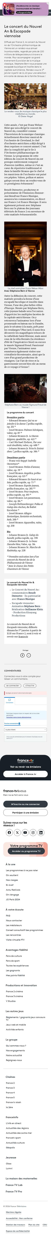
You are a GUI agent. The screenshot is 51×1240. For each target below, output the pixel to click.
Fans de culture (14, 956)
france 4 (10, 1093)
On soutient (12, 875)
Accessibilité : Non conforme (19, 1218)
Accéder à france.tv (25, 773)
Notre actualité (14, 1055)
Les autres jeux (15, 1011)
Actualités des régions (17, 1128)
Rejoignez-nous (14, 1060)
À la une (10, 864)
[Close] (48, 3)
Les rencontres (13, 935)
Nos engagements (15, 1051)
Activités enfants (15, 1030)
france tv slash (13, 1102)
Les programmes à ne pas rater (22, 870)
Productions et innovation (21, 985)
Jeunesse (11, 1157)
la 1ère (9, 1107)
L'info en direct (13, 1123)
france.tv (23, 636)
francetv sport (13, 1138)
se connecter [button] (12, 686)
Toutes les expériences (17, 966)
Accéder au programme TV (26, 850)
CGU (45, 1224)
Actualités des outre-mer (19, 1133)
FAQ (8, 916)
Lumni (9, 1169)
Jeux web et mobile (16, 1025)
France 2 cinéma (14, 992)
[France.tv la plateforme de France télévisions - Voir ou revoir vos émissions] (26, 761)
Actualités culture (15, 1143)
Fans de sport (13, 961)
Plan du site (33, 1224)
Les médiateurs (14, 925)
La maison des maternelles (21, 1178)
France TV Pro (14, 1191)
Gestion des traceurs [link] (15, 1224)
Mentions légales (13, 1212)
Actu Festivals (13, 890)
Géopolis (10, 1148)
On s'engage (12, 895)
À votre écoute (15, 909)
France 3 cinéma (14, 996)
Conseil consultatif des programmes (24, 930)
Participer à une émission (25, 812)
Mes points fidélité (15, 976)
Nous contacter (14, 921)
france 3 (10, 1088)
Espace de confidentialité (18, 1231)
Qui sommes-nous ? (16, 1046)
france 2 (10, 1083)
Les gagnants (13, 971)
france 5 (10, 1098)
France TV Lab (14, 1185)
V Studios (11, 1001)
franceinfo (12, 1117)
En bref (9, 885)
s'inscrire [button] (30, 686)
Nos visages (12, 880)
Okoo (8, 1164)
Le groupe (11, 1039)
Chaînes (10, 1076)
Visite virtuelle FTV (15, 940)
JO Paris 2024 (13, 900)
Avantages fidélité (17, 949)
